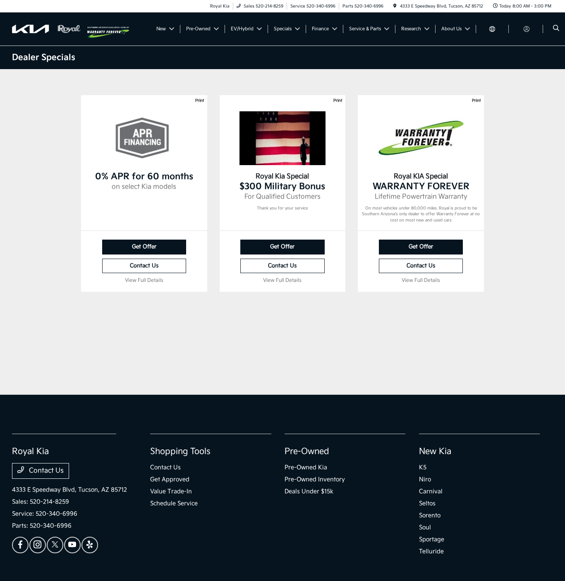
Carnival (431, 491)
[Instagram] (37, 545)
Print (199, 100)
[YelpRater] (89, 545)
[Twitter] (55, 545)
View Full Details (144, 280)
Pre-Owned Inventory (315, 479)
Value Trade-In (171, 491)
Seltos (427, 503)
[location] (395, 6)
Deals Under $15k (309, 491)
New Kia (435, 451)
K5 (422, 467)
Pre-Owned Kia (306, 467)
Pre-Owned (307, 451)
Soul (425, 527)
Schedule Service (174, 503)
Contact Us (144, 265)
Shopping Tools (180, 451)
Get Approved (169, 479)
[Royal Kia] (49, 29)
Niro (425, 479)
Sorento (430, 515)
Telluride (431, 551)
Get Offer (144, 246)
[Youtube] (72, 545)
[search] (556, 29)
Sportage (431, 539)
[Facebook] (20, 545)
